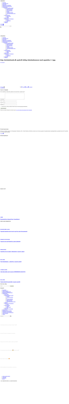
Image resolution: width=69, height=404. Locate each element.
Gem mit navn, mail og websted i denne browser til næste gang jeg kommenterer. (14, 106)
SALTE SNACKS (9, 10)
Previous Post (2, 87)
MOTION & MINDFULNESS (7, 292)
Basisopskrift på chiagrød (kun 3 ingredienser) (10, 219)
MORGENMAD (7, 15)
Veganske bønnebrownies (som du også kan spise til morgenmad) (13, 231)
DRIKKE (6, 22)
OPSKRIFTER (4, 7)
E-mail (1, 102)
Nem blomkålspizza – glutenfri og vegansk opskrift (10, 261)
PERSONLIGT (4, 309)
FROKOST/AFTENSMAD (5, 239)
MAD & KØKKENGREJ (6, 291)
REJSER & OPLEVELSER (7, 310)
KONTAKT (4, 4)
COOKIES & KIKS (9, 12)
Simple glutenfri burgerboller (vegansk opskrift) (10, 281)
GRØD (7, 17)
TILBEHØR (8, 20)
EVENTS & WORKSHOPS (7, 6)
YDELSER (4, 377)
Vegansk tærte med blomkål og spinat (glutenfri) (10, 241)
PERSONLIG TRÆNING (6, 5)
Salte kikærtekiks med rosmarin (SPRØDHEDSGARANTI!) (12, 271)
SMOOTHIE (8, 16)
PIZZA (7, 19)
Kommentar (2, 99)
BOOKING (4, 378)
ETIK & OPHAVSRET (6, 376)
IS (6, 14)
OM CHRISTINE (5, 3)
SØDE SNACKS (9, 9)
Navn (1, 100)
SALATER (6, 21)
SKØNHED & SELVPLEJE (7, 311)
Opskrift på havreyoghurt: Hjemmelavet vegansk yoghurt (12, 251)
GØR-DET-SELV (5, 290)
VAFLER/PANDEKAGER (10, 13)
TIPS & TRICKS (5, 313)
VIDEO (3, 314)
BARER (7, 11)
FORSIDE (4, 2)
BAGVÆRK (2, 259)
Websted (1, 104)
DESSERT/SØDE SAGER (8, 8)
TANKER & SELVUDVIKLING (7, 312)
